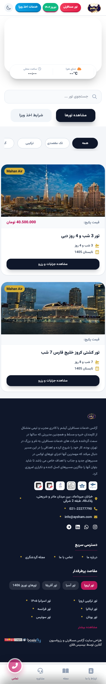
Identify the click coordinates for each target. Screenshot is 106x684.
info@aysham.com (78, 517)
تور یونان (91, 617)
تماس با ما (66, 557)
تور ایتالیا (91, 609)
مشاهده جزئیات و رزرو (53, 264)
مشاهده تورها (76, 115)
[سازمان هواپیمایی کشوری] (93, 485)
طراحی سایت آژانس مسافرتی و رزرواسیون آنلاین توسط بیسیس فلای (75, 642)
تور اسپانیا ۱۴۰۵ (41, 600)
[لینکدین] (78, 528)
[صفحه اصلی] (94, 7)
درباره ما (92, 557)
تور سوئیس (43, 617)
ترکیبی (30, 143)
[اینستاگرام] (95, 528)
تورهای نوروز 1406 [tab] (25, 585)
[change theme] (8, 7)
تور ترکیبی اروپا (88, 600)
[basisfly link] (13, 642)
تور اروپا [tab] (89, 585)
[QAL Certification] (49, 485)
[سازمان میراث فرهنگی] (71, 485)
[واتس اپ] (86, 528)
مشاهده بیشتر (87, 627)
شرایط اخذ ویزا (31, 115)
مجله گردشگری (35, 557)
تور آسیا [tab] (71, 585)
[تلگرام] (69, 528)
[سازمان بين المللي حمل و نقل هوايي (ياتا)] (82, 485)
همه (85, 143)
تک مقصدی (55, 143)
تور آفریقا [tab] (51, 585)
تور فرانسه (44, 609)
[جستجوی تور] (94, 96)
